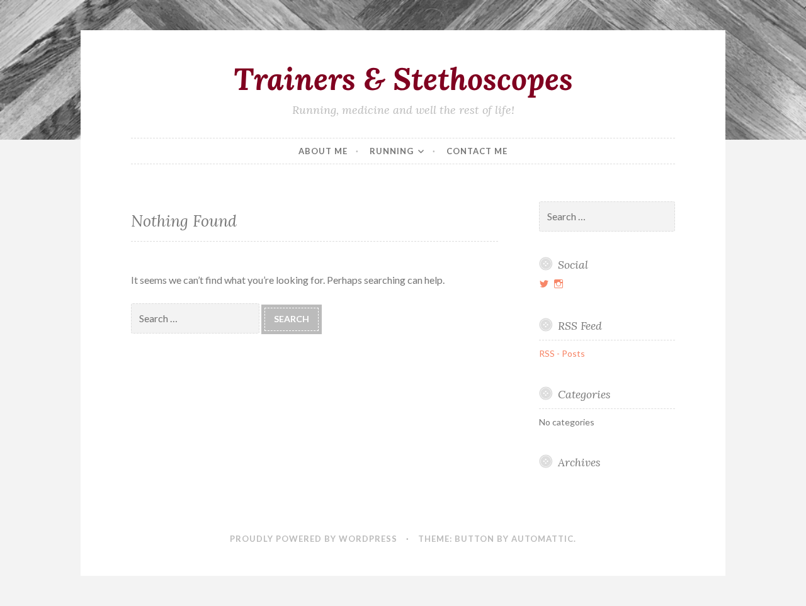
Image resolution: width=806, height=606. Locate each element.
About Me (323, 151)
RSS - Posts (562, 353)
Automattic (542, 539)
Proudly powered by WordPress (313, 539)
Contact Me (477, 151)
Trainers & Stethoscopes (403, 78)
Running (392, 151)
